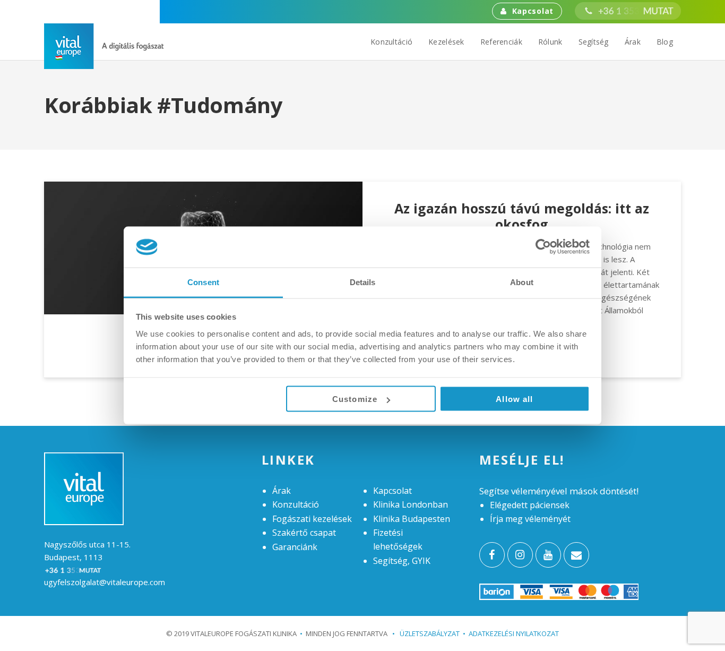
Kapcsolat (533, 11)
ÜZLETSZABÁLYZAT (426, 633)
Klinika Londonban (410, 504)
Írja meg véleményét (530, 519)
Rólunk (550, 42)
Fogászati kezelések (312, 519)
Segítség (594, 42)
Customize (354, 399)
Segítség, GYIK (401, 561)
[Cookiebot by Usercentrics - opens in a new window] (543, 247)
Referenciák (501, 42)
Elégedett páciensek (529, 505)
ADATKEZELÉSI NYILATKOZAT (514, 633)
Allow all (514, 399)
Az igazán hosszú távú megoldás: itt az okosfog (521, 216)
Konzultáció (391, 42)
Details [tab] (363, 281)
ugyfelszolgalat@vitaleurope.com (104, 582)
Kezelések (446, 42)
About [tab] (521, 281)
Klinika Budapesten (411, 519)
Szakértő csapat (304, 532)
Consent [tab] (203, 281)
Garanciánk (294, 547)
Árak (633, 42)
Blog (665, 42)
